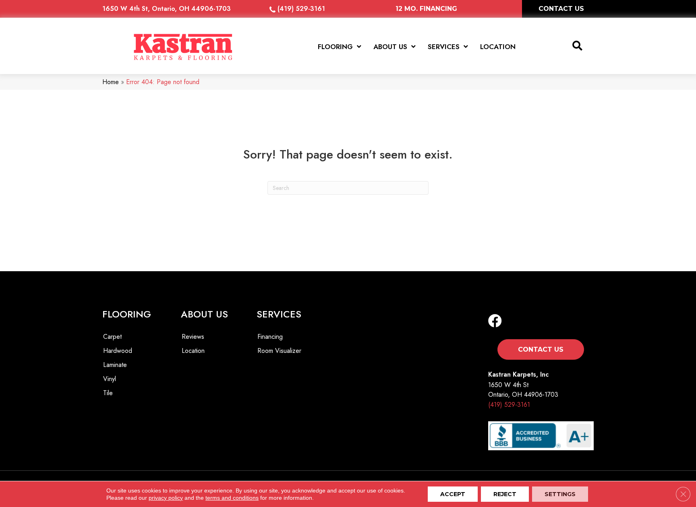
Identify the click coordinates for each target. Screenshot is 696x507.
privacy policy (166, 498)
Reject (504, 494)
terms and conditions (232, 498)
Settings (560, 494)
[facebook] (495, 321)
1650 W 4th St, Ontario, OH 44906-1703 (166, 8)
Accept (452, 494)
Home (110, 82)
